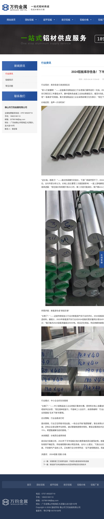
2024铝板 (53, 454)
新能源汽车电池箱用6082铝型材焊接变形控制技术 (68, 464)
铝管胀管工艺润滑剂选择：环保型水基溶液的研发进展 (69, 461)
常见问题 (9, 85)
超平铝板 (47, 19)
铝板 (60, 454)
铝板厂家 (95, 484)
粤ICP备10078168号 (52, 510)
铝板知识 (9, 79)
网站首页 (11, 19)
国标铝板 (29, 19)
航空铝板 (66, 19)
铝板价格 (84, 19)
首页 (29, 484)
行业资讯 (9, 73)
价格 (64, 454)
